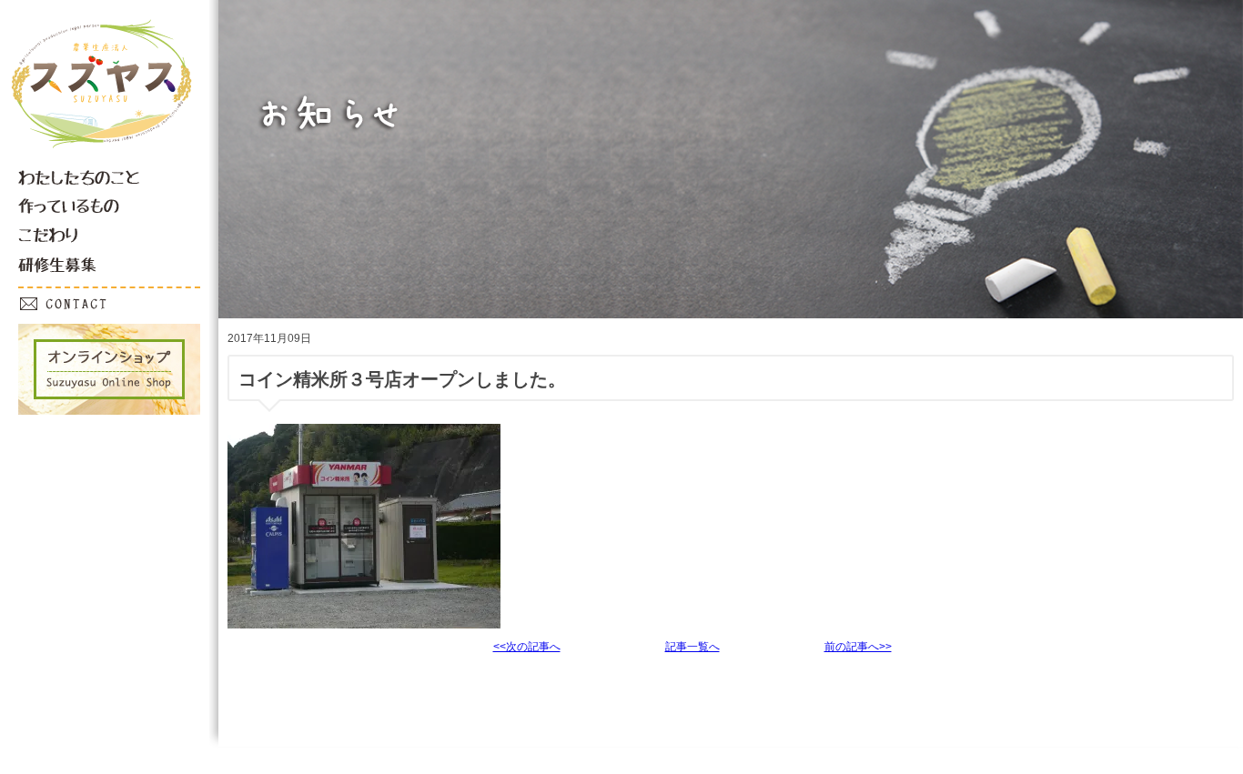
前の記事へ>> (858, 646)
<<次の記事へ (527, 646)
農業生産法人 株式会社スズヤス (104, 98)
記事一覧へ (692, 646)
